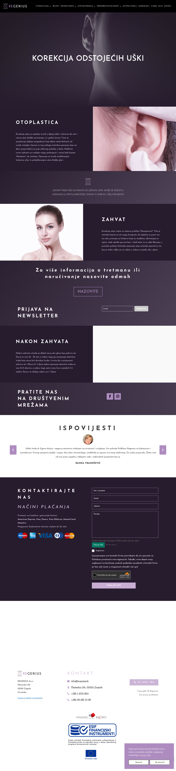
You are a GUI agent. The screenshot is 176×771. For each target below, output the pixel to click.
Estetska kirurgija (85, 6)
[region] (88, 450)
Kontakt (167, 6)
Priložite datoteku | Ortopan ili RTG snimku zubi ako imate (115, 541)
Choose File (98, 545)
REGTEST (56, 6)
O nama (154, 6)
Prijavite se (141, 308)
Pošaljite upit (114, 585)
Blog (160, 6)
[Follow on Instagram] (117, 396)
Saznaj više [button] (145, 755)
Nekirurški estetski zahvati (108, 6)
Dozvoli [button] (138, 762)
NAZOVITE (88, 292)
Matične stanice (67, 6)
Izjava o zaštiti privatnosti (30, 698)
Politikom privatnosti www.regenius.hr (109, 560)
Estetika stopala (130, 6)
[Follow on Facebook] (110, 396)
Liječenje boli (143, 6)
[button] (13, 450)
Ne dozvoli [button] (159, 762)
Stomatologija (42, 6)
